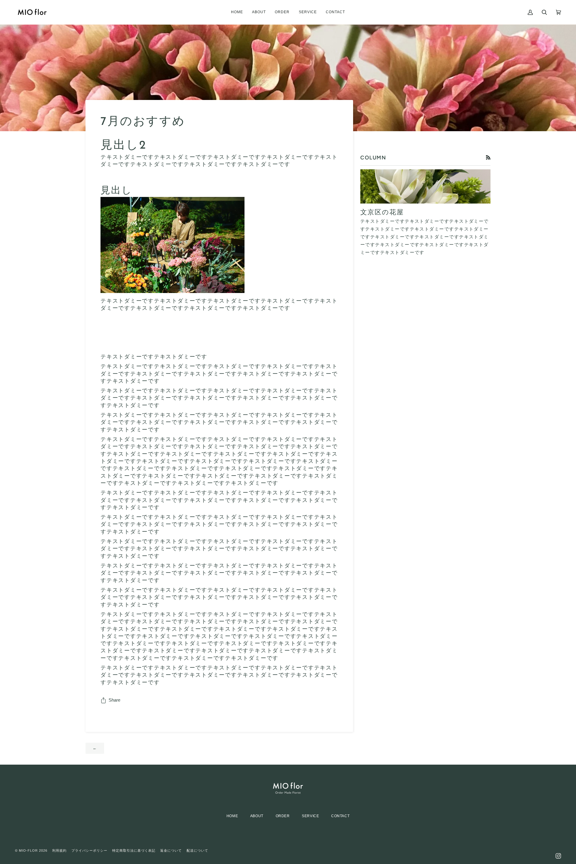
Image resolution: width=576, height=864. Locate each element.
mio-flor (28, 850)
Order (283, 816)
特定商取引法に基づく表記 (133, 850)
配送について (197, 850)
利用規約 (59, 850)
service (310, 816)
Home (232, 816)
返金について (171, 850)
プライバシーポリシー (89, 850)
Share (114, 700)
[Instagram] (558, 850)
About (256, 816)
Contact (340, 816)
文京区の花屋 (382, 213)
